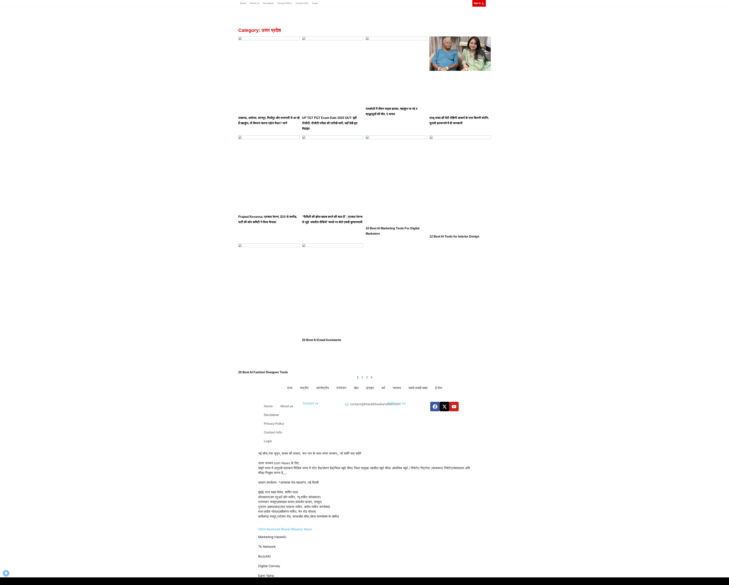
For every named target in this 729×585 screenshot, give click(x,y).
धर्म (383, 388)
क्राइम (370, 388)
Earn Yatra (266, 576)
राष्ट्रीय (304, 388)
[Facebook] (435, 406)
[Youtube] (454, 406)
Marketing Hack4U (272, 537)
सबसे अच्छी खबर (418, 388)
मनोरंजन (341, 388)
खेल (356, 388)
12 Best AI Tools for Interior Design (454, 236)
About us (254, 3)
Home (243, 3)
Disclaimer (268, 3)
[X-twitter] (444, 406)
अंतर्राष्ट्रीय (322, 388)
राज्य (289, 388)
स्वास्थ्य (397, 388)
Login (315, 3)
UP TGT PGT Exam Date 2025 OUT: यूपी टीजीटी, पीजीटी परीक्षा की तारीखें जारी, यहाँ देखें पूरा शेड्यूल (329, 123)
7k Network (267, 547)
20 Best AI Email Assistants (321, 340)
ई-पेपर (438, 388)
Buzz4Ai (264, 556)
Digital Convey (269, 566)
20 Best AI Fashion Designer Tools (263, 372)
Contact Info (302, 3)
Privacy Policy (285, 3)
